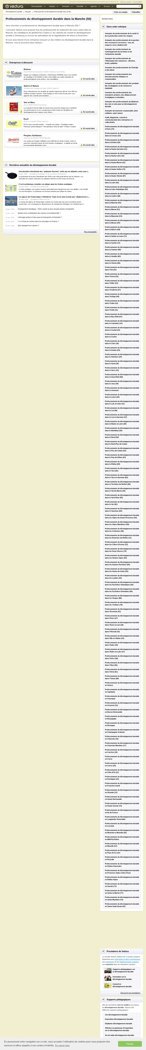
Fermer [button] (130, 1044)
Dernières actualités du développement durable (32, 165)
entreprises (110, 962)
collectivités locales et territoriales (127, 959)
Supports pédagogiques (119, 999)
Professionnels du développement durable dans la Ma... (53, 12)
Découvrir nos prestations (130, 993)
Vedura (17, 7)
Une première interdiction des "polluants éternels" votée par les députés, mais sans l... (54, 172)
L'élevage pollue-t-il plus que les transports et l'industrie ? (40, 217)
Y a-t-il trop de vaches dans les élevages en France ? (38, 221)
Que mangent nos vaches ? (28, 226)
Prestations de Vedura (118, 951)
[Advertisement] (39, 50)
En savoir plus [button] (62, 1045)
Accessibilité (137, 2)
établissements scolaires (129, 962)
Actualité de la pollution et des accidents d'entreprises (48, 174)
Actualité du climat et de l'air (40, 199)
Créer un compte (120, 12)
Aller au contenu (125, 2)
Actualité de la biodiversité (39, 187)
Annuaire (28, 12)
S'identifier (136, 12)
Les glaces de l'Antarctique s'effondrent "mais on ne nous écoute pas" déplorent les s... (54, 197)
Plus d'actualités (90, 232)
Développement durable (14, 12)
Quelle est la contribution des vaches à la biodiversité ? (39, 213)
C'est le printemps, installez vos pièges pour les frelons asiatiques (45, 184)
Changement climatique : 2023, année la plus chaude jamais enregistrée (46, 209)
